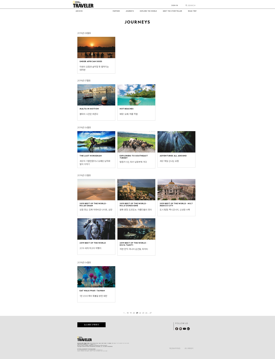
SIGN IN (174, 5)
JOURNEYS (130, 11)
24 (146, 313)
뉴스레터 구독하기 (91, 324)
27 (150, 313)
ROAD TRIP (192, 11)
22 (140, 313)
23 (143, 313)
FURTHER (116, 11)
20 (134, 313)
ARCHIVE (79, 11)
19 (131, 313)
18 (127, 313)
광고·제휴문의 (189, 348)
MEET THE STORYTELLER (172, 11)
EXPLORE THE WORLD (148, 11)
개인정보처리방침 (174, 348)
